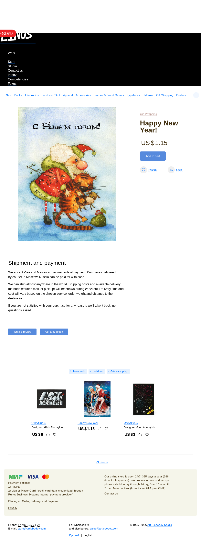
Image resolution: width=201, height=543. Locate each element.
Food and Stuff (51, 95)
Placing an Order (18, 501)
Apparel (68, 95)
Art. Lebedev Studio (159, 524)
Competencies (18, 79)
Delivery (35, 501)
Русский (74, 535)
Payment (53, 501)
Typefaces (133, 95)
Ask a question (54, 331)
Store (11, 61)
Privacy (12, 507)
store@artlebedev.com (32, 528)
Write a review (22, 331)
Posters (181, 95)
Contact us (15, 70)
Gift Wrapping (164, 95)
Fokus (12, 83)
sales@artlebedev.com (104, 528)
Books (18, 95)
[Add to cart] (48, 435)
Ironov (12, 75)
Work (11, 53)
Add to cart (153, 156)
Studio (12, 66)
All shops (102, 462)
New (8, 95)
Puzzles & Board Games (109, 95)
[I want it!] (55, 435)
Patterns (148, 95)
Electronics (32, 95)
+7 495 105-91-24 (29, 524)
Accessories (83, 95)
